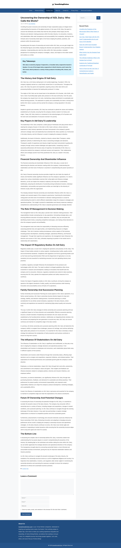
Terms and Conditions (86, 10)
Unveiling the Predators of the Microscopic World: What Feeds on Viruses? (89, 31)
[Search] (98, 18)
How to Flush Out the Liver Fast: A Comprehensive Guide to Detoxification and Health (89, 71)
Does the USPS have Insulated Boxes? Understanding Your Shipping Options (89, 47)
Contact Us (65, 10)
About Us (58, 10)
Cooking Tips (49, 10)
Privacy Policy (74, 10)
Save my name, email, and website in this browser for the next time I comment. (44, 509)
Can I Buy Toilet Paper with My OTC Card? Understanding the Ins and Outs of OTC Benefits (89, 39)
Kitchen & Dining (39, 10)
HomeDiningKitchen (57, 545)
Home (30, 10)
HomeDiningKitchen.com (25, 527)
